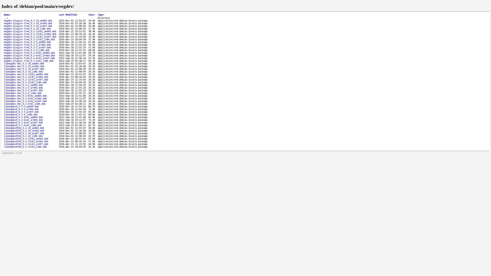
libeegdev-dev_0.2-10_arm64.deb (24, 66)
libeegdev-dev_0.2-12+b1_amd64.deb (26, 74)
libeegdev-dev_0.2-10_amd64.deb (24, 63)
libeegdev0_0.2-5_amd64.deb (21, 106)
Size (91, 14)
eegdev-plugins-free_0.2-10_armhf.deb (28, 26)
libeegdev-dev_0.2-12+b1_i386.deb (25, 82)
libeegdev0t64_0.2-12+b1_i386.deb (25, 146)
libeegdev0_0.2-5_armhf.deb (21, 112)
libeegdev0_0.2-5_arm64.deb (21, 109)
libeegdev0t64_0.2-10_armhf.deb (24, 133)
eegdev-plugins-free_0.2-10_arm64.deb (28, 23)
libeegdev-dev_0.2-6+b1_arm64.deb (25, 98)
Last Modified (68, 14)
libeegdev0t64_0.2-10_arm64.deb (24, 130)
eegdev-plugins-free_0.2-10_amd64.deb (28, 20)
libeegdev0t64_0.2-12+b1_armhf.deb (26, 144)
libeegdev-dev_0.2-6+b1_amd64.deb (25, 95)
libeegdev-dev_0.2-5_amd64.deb (23, 85)
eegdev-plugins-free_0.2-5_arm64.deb (27, 45)
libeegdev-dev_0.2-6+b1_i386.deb (24, 104)
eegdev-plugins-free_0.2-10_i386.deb (27, 28)
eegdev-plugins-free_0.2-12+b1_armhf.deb (30, 36)
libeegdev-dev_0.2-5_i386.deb (22, 93)
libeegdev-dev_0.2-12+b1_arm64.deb (26, 77)
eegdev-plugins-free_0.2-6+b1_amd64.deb (29, 53)
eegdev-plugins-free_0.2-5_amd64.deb (27, 42)
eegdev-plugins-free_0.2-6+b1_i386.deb (29, 61)
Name (7, 14)
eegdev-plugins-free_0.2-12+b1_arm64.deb (30, 34)
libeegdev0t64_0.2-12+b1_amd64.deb (26, 138)
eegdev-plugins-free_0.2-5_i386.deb (26, 50)
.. (5, 18)
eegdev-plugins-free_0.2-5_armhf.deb (27, 47)
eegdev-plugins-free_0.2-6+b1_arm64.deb (29, 55)
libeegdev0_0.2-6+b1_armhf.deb (23, 122)
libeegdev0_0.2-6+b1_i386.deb (22, 125)
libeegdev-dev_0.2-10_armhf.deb (24, 69)
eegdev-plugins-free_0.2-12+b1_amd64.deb (30, 31)
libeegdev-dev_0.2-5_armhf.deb (23, 90)
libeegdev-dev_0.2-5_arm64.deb (23, 87)
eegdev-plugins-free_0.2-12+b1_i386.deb (29, 39)
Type (101, 14)
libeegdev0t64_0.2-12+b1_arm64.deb (26, 141)
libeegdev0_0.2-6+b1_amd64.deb (23, 117)
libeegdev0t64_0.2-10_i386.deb (23, 136)
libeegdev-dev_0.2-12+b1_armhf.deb (26, 79)
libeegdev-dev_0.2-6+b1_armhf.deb (25, 101)
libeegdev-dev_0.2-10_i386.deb (23, 71)
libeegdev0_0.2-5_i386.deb (20, 114)
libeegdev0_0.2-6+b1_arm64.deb (23, 120)
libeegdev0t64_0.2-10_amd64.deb (24, 128)
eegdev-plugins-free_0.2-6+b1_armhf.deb (29, 58)
